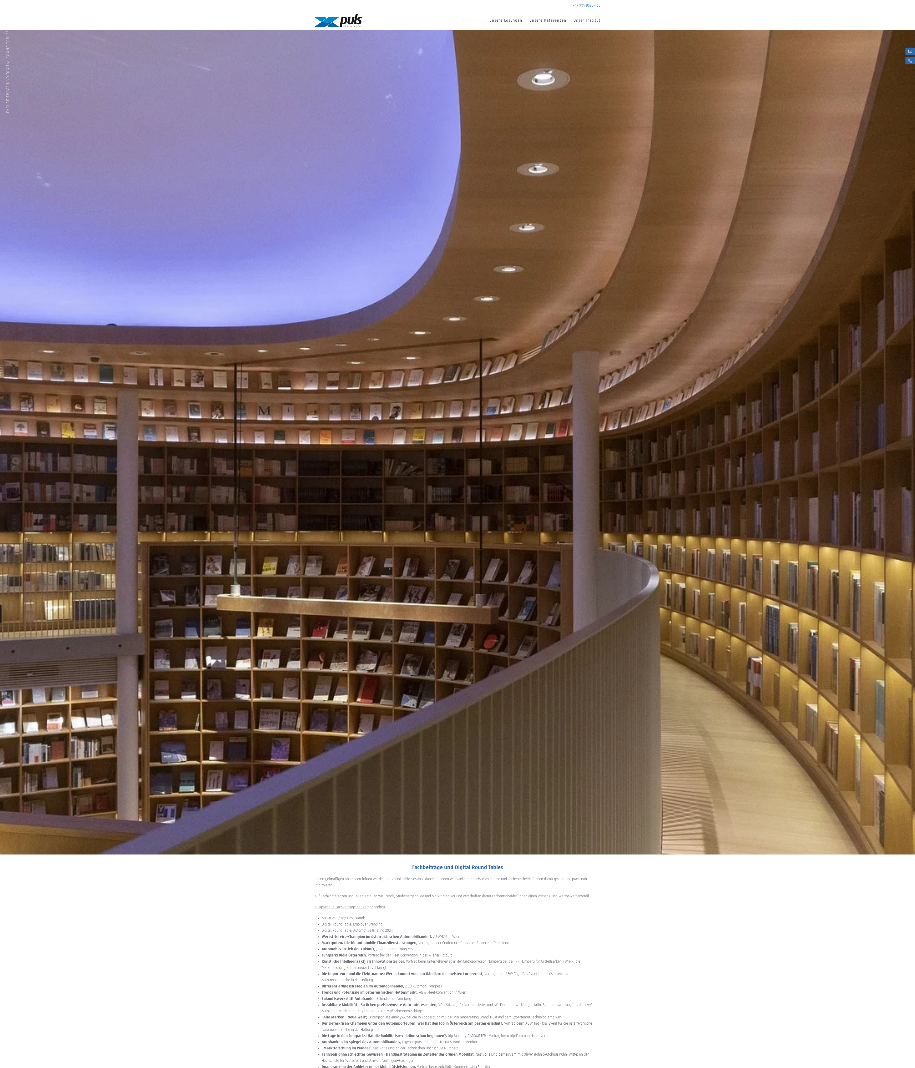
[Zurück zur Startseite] (338, 20)
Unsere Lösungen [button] (505, 20)
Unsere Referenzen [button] (547, 20)
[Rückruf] (910, 60)
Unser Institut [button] (587, 20)
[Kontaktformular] (910, 51)
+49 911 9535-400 (586, 5)
